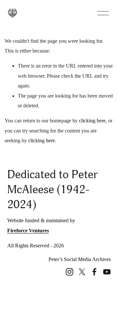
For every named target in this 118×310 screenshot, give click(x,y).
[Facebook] (94, 272)
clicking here (92, 120)
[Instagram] (69, 272)
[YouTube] (107, 272)
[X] (82, 272)
